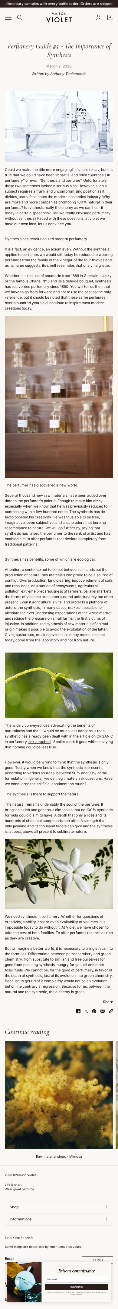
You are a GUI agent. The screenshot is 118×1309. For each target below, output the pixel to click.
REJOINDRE (76, 1287)
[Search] (19, 17)
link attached (39, 741)
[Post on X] (86, 1011)
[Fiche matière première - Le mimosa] (59, 1095)
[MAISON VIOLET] (59, 17)
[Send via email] (102, 1011)
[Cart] (110, 17)
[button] (111, 1011)
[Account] (98, 17)
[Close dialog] (108, 1265)
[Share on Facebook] (78, 1011)
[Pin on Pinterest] (94, 1011)
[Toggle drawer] (8, 17)
